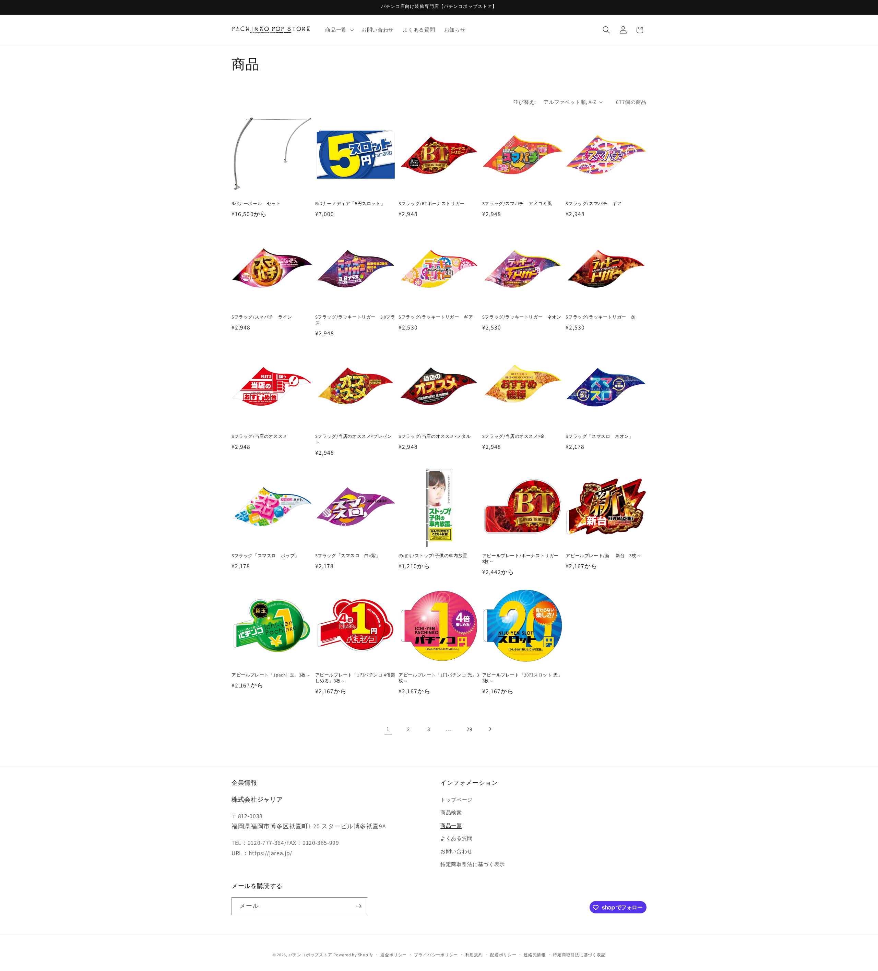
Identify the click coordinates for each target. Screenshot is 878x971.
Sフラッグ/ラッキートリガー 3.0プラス (355, 320)
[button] (339, 30)
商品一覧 (451, 825)
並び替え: (524, 101)
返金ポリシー (393, 954)
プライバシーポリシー (436, 954)
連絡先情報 (535, 954)
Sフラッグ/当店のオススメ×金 (513, 436)
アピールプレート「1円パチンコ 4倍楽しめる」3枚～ (355, 678)
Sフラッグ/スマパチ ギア (593, 203)
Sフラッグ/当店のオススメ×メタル (435, 436)
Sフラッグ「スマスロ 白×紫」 (348, 556)
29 (469, 729)
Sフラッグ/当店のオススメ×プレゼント (353, 439)
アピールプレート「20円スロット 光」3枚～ (522, 678)
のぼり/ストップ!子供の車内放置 (433, 556)
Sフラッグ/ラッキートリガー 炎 (601, 317)
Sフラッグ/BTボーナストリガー (432, 203)
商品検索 (451, 812)
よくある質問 (456, 838)
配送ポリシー (503, 954)
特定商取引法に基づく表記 (579, 954)
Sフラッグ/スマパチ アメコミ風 (517, 203)
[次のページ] (490, 729)
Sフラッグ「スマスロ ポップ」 (265, 556)
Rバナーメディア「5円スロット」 (350, 203)
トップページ (456, 799)
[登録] (359, 906)
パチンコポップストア (310, 954)
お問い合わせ (456, 851)
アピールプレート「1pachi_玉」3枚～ (271, 675)
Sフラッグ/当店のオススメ (259, 436)
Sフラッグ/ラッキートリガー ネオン (521, 317)
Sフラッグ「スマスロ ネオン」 (599, 436)
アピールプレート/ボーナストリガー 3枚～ (522, 558)
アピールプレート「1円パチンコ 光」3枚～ (439, 678)
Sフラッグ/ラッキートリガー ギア (436, 317)
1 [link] (388, 729)
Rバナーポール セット (256, 203)
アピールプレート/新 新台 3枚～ (603, 556)
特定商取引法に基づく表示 (472, 864)
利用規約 (474, 954)
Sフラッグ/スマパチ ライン (262, 317)
